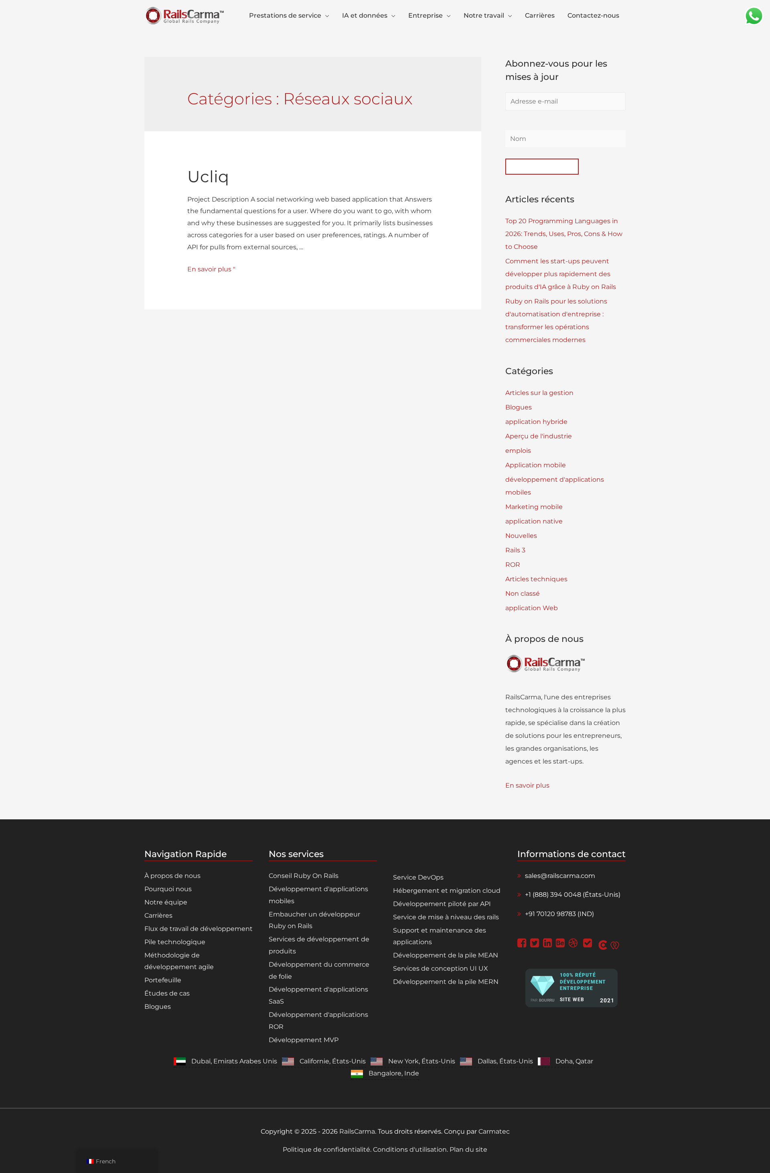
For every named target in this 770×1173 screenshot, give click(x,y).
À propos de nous (172, 876)
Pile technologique (174, 942)
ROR (512, 564)
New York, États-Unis (421, 1061)
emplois (518, 450)
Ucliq (208, 176)
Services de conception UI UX (440, 968)
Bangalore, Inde (394, 1073)
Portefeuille (162, 980)
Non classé (522, 593)
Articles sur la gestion (539, 393)
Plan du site (467, 1149)
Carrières (158, 915)
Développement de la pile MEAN (445, 955)
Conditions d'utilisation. (410, 1149)
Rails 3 (515, 550)
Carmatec (494, 1131)
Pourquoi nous (168, 889)
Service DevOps (418, 877)
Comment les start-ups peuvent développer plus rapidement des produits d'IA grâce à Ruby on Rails (560, 274)
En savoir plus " (211, 269)
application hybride (536, 422)
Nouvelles (521, 536)
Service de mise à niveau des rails (446, 917)
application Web (531, 608)
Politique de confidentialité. (328, 1149)
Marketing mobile (534, 507)
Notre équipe (165, 902)
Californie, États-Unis (333, 1061)
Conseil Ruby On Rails (303, 876)
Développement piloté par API (442, 904)
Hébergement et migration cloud (446, 890)
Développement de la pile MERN (445, 982)
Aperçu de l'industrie (538, 436)
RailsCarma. (357, 1131)
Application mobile (535, 465)
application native (534, 521)
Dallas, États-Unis (505, 1061)
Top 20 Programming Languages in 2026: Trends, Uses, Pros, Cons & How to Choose (563, 233)
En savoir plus (527, 785)
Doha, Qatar (574, 1061)
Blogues (518, 407)
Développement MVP (303, 1040)
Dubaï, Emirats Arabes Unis (234, 1061)
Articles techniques (536, 579)
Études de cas (167, 993)
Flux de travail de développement (198, 929)
